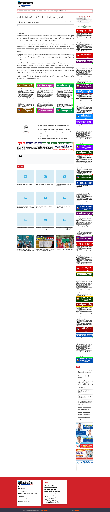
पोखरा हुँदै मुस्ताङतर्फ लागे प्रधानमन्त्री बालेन (44, 184)
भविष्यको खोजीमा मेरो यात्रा (84, 388)
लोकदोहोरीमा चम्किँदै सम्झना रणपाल (84, 418)
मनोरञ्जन (61, 11)
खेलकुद (56, 11)
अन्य (65, 11)
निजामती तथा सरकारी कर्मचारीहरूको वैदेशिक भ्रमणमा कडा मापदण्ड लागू (45, 228)
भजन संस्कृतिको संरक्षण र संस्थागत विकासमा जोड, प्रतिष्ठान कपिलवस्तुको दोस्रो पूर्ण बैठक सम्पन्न (85, 382)
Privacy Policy (45, 510)
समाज (25, 11)
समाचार (21, 11)
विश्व (48, 11)
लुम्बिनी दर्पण (23, 22)
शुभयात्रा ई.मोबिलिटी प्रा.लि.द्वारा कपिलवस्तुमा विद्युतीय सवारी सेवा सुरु (25, 228)
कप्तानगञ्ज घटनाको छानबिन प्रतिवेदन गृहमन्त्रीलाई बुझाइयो (63, 206)
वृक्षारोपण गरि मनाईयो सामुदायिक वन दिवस (48, 136)
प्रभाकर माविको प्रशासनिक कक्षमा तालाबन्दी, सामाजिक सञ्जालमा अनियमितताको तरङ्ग (55, 132)
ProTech (77, 510)
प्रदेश (29, 11)
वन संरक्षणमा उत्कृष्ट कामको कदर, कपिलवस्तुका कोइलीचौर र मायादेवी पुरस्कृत (55, 129)
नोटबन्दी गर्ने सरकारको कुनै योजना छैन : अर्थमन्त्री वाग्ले (63, 185)
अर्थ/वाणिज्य (39, 11)
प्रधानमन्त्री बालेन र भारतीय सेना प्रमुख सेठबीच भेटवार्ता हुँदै (45, 206)
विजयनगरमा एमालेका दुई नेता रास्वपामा (24, 184)
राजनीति (33, 11)
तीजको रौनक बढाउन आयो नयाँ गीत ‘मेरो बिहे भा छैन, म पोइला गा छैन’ (53, 138)
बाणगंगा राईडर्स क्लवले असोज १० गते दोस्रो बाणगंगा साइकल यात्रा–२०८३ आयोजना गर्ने (25, 206)
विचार (45, 11)
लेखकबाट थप (25, 133)
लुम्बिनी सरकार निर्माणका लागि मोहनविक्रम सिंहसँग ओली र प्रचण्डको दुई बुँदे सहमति (54, 126)
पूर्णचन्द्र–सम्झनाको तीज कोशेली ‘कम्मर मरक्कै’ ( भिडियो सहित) (85, 372)
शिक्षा (52, 11)
